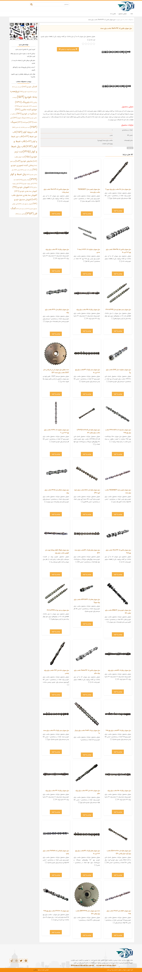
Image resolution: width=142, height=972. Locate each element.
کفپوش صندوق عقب (25, 204)
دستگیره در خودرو (26, 114)
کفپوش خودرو (21, 187)
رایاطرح (35, 970)
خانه (132, 14)
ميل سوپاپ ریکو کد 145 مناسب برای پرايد (88, 309)
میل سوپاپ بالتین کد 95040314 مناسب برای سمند (116, 28)
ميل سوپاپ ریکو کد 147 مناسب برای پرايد (57, 790)
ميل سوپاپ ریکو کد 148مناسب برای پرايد (119, 670)
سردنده (22, 122)
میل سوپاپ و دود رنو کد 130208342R (58, 610)
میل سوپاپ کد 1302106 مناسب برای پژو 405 (56, 911)
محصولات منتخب (128, 20)
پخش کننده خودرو (26, 170)
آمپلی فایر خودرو (17, 87)
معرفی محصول (123, 14)
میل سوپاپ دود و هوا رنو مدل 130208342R (118, 309)
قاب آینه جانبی (17, 127)
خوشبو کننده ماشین (26, 109)
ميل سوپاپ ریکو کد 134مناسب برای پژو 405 (118, 730)
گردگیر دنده (20, 214)
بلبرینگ (22, 102)
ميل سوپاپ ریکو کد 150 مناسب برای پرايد (119, 790)
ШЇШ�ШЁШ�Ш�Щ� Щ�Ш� (83, 965)
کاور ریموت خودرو (26, 184)
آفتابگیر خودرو (29, 86)
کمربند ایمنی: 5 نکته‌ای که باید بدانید (25, 49)
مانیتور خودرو (23, 161)
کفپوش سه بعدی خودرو (25, 191)
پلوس (17, 170)
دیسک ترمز (19, 117)
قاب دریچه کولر (26, 132)
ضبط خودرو (26, 127)
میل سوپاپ (119, 20)
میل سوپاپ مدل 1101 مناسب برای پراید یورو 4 (118, 189)
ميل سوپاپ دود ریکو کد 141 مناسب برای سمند (56, 730)
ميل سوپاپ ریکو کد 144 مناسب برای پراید (57, 249)
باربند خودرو (25, 92)
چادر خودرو (24, 180)
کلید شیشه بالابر (21, 209)
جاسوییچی (33, 106)
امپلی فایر (33, 92)
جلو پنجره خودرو (21, 106)
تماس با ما (113, 14)
